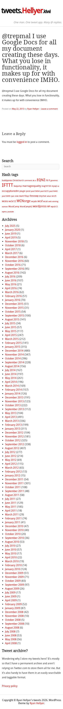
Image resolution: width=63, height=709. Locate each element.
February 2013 (13, 424)
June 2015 (10, 327)
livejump (18, 186)
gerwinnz (54, 180)
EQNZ (41, 180)
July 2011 (10, 498)
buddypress (7, 180)
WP (48, 206)
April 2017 (11, 249)
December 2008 (14, 612)
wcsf (39, 201)
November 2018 (14, 241)
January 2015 (12, 346)
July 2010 (10, 545)
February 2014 (13, 389)
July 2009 (10, 592)
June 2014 (10, 374)
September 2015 (14, 315)
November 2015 (14, 307)
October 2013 (13, 405)
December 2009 (14, 573)
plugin (23, 191)
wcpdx (34, 201)
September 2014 (14, 362)
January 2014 (12, 393)
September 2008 (14, 623)
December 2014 (14, 350)
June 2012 (10, 456)
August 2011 (12, 495)
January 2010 (12, 569)
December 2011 (14, 479)
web (50, 201)
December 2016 (14, 257)
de (34, 180)
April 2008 (11, 643)
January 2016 (12, 300)
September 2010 (14, 537)
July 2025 (10, 225)
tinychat (42, 196)
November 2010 (14, 530)
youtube (10, 212)
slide (17, 196)
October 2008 (13, 619)
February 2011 (13, 518)
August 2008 (12, 627)
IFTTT (7, 185)
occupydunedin (10, 191)
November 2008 (14, 615)
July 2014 (10, 370)
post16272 (44, 191)
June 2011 (10, 502)
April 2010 (11, 557)
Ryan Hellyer (33, 109)
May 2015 (10, 331)
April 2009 (11, 600)
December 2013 (14, 397)
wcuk (45, 201)
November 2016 (14, 261)
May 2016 (10, 284)
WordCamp (13, 206)
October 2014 (13, 358)
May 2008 (10, 639)
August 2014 (12, 366)
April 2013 (11, 417)
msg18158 (46, 186)
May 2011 (10, 506)
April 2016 (11, 288)
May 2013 (10, 413)
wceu (5, 201)
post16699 (6, 196)
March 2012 (12, 467)
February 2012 (13, 471)
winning (55, 201)
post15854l (35, 191)
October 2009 (13, 580)
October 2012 (13, 440)
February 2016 (13, 296)
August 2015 (12, 319)
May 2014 (10, 378)
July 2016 (10, 276)
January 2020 (12, 229)
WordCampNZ (26, 206)
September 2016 (14, 268)
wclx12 (12, 201)
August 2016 (12, 272)
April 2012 (11, 463)
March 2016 (12, 292)
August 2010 (12, 541)
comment (28, 180)
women (5, 207)
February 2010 (13, 565)
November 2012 (14, 436)
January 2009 (12, 608)
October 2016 (13, 264)
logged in (22, 142)
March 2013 (12, 420)
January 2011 (12, 522)
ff (49, 180)
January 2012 (12, 475)
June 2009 (10, 596)
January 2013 (12, 428)
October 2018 (13, 245)
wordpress (40, 206)
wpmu (4, 212)
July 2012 (10, 452)
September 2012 (14, 444)
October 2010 (13, 534)
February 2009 (13, 604)
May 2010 (10, 553)
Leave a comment (49, 109)
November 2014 (14, 354)
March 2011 (12, 514)
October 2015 (13, 311)
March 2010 (12, 561)
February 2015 (13, 342)
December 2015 (14, 303)
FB (47, 180)
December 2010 (14, 526)
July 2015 (10, 323)
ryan (12, 196)
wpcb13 (54, 206)
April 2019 (11, 237)
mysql (54, 186)
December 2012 (14, 432)
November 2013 (14, 401)
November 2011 (14, 483)
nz (58, 186)
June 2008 (10, 635)
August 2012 (12, 448)
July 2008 (10, 631)
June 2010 (10, 549)
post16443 (53, 191)
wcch (54, 196)
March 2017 (12, 253)
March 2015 (12, 339)
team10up (24, 196)
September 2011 (14, 491)
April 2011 (11, 510)
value (49, 196)
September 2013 (14, 409)
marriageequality (31, 185)
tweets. (26, 10)
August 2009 (12, 588)
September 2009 (14, 584)
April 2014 (11, 381)
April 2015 (11, 335)
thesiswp (34, 196)
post (28, 191)
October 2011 (13, 487)
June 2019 (10, 233)
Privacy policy (9, 686)
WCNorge (24, 201)
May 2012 (10, 459)
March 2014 (12, 385)
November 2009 (14, 576)
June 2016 (10, 280)
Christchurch (18, 180)
